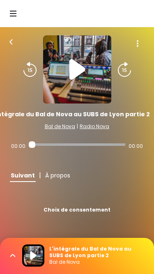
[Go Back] (11, 41)
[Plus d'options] (137, 43)
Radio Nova (94, 126)
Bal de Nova (60, 126)
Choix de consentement (77, 209)
